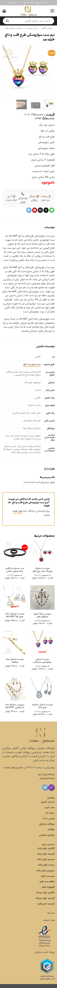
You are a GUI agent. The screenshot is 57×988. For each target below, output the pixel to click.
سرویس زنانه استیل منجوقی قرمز (42, 615)
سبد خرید (49, 807)
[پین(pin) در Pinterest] (34, 210)
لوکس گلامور (46, 28)
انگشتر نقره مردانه (45, 892)
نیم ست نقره (48, 876)
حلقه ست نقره (47, 881)
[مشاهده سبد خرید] (4, 10)
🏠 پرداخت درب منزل (46, 198)
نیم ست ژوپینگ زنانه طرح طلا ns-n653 (14, 615)
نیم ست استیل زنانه (13, 28)
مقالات (51, 829)
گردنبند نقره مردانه (45, 898)
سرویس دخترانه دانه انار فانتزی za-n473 (14, 706)
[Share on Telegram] (29, 210)
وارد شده (17, 511)
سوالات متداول (46, 824)
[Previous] (49, 71)
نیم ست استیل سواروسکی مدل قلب (42, 661)
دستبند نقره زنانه (46, 859)
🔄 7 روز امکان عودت (11, 198)
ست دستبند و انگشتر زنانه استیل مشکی (14, 570)
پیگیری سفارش (47, 835)
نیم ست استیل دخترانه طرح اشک (42, 706)
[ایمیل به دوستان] (40, 210)
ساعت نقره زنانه (46, 865)
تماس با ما (48, 818)
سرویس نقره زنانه (45, 870)
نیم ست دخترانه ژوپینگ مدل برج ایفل (42, 570)
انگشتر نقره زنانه (46, 848)
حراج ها (12, 2)
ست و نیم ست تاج (32, 364)
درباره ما (50, 813)
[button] (52, 11)
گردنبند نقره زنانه (46, 854)
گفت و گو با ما (26, 2)
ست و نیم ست (31, 28)
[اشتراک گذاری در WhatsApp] (51, 210)
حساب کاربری (42, 2)
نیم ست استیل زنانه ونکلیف (15, 661)
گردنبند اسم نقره (46, 904)
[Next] (5, 71)
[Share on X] (46, 210)
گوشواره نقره (48, 887)
